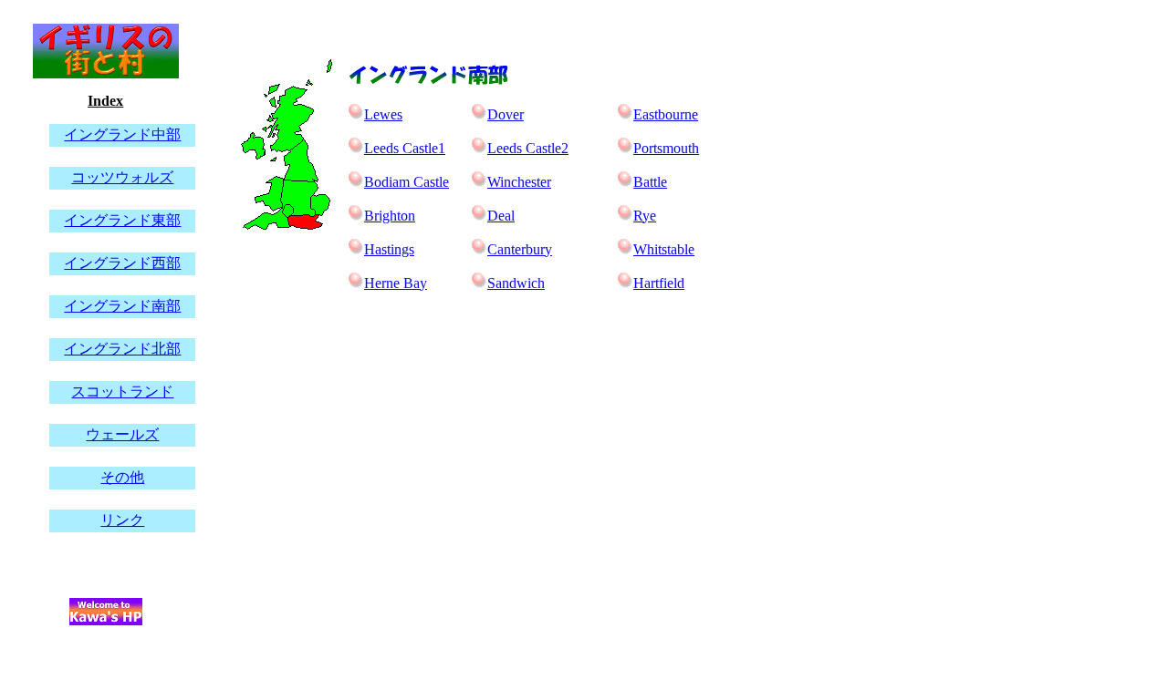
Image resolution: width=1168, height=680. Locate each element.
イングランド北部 (122, 348)
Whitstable (663, 249)
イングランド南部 (122, 306)
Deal (501, 215)
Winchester (519, 182)
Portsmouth (666, 148)
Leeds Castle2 (527, 148)
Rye (644, 215)
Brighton (389, 215)
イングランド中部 (122, 134)
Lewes (383, 114)
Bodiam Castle (406, 182)
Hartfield (658, 283)
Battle (650, 182)
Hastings (389, 249)
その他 (122, 477)
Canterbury (519, 249)
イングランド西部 (122, 263)
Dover (505, 114)
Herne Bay (395, 283)
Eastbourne (665, 114)
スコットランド (122, 391)
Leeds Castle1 (404, 148)
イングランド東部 (122, 220)
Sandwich (516, 283)
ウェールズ (122, 434)
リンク (122, 520)
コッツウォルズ (122, 177)
